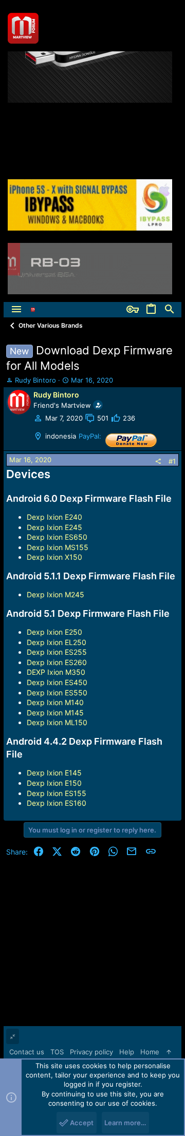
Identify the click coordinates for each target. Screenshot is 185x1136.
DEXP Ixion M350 (56, 672)
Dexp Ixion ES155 (56, 793)
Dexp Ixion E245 (54, 527)
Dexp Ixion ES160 (56, 803)
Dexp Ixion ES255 (57, 652)
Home (149, 1052)
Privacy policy (91, 1052)
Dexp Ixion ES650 (57, 537)
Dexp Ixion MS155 (57, 547)
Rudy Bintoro (35, 380)
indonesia (60, 436)
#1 (172, 461)
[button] (16, 309)
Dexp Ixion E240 (54, 517)
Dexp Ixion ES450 (57, 682)
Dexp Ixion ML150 (57, 722)
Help (126, 1052)
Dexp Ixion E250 (54, 632)
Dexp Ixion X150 (54, 557)
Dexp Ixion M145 (55, 712)
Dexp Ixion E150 (54, 783)
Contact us (26, 1052)
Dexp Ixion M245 (55, 594)
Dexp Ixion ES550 (57, 692)
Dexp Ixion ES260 (57, 662)
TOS (57, 1052)
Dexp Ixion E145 (54, 772)
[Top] (168, 1051)
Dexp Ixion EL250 (56, 642)
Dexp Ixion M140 (55, 702)
